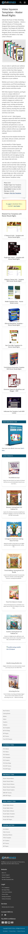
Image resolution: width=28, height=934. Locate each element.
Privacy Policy (5, 894)
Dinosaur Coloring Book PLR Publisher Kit (14, 508)
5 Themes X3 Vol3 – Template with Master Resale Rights (14, 236)
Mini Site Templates (15, 193)
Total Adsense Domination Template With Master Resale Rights (14, 368)
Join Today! (16, 206)
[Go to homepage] (9, 2)
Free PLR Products (7, 739)
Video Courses (6, 832)
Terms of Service (21, 931)
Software (5, 724)
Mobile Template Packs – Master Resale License (14, 302)
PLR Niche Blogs (7, 763)
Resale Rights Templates (9, 813)
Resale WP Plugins (7, 819)
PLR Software (6, 754)
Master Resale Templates (9, 787)
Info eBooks (6, 829)
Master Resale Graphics (8, 789)
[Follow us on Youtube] (5, 915)
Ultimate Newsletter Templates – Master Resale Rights (14, 324)
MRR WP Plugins (7, 795)
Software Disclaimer (6, 899)
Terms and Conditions (7, 892)
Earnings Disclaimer (6, 896)
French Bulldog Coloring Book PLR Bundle (14, 571)
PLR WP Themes (7, 766)
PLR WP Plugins (7, 768)
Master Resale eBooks (8, 778)
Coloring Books (6, 713)
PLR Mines (13, 928)
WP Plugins (5, 733)
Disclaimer (5, 931)
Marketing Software (7, 834)
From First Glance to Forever (14, 602)
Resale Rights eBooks (8, 805)
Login (9, 204)
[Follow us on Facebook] (2, 915)
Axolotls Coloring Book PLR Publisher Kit (14, 632)
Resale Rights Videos (8, 808)
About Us (4, 872)
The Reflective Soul (14, 477)
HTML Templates (7, 837)
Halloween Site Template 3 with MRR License (14, 412)
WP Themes (6, 736)
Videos (4, 719)
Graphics (5, 722)
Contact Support (6, 875)
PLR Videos (6, 751)
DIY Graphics (6, 840)
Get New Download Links (8, 879)
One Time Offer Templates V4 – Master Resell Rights (14, 346)
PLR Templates (6, 757)
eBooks (5, 716)
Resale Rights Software (8, 811)
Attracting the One (14, 691)
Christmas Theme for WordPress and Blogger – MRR (14, 390)
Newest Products (6, 877)
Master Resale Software (8, 784)
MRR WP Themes (7, 792)
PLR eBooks (6, 748)
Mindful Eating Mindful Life (14, 663)
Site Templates (6, 727)
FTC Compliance (5, 887)
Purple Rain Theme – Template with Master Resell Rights (14, 258)
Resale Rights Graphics (8, 816)
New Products (6, 710)
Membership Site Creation (8, 907)
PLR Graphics (6, 760)
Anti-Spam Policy (6, 890)
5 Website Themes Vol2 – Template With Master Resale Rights (14, 280)
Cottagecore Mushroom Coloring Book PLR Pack (14, 539)
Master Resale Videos (8, 781)
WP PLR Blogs (6, 730)
